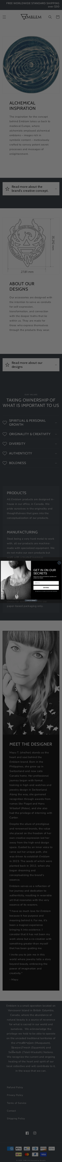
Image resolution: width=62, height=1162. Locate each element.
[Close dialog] (59, 562)
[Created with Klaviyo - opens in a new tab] (31, 600)
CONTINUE (46, 588)
